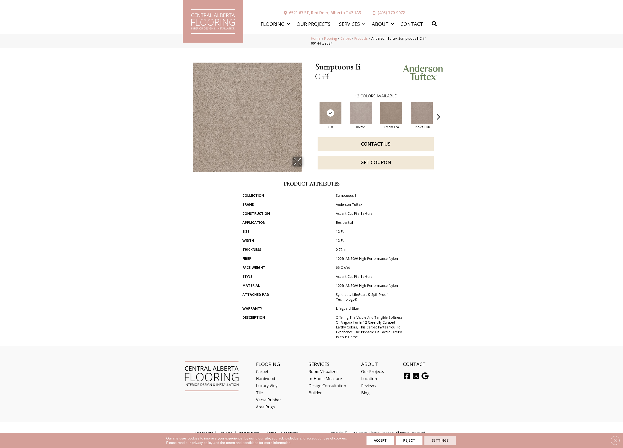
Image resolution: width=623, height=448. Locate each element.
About (380, 24)
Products (361, 38)
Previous (312, 109)
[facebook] (407, 376)
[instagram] (416, 376)
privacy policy (202, 443)
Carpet (345, 38)
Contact (412, 24)
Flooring (273, 24)
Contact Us (376, 144)
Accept (380, 440)
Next (438, 109)
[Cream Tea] (391, 113)
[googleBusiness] (425, 376)
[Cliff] (330, 113)
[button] (288, 24)
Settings (440, 440)
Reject (409, 440)
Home (316, 38)
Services (349, 24)
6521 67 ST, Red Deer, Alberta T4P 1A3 (325, 12)
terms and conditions (242, 443)
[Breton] (361, 113)
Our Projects (313, 24)
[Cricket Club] (422, 113)
